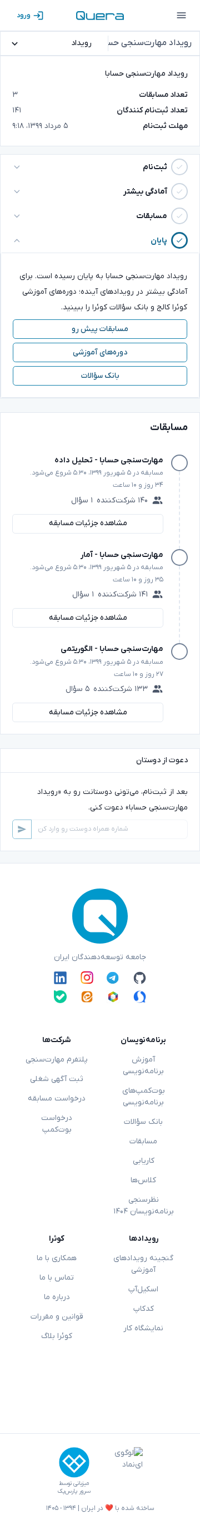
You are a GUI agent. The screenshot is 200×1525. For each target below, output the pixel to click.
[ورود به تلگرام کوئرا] (113, 977)
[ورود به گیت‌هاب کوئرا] (139, 977)
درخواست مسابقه (57, 1098)
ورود (24, 15)
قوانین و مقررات (57, 1316)
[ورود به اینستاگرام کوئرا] (87, 977)
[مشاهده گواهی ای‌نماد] (120, 1471)
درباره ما (57, 1297)
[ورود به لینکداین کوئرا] (60, 977)
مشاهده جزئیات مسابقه (88, 523)
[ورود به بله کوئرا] (60, 996)
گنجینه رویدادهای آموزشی (143, 1264)
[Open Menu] (181, 15)
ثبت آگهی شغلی (56, 1079)
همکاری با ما (57, 1258)
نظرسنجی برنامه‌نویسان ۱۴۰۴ (143, 1206)
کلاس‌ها (143, 1180)
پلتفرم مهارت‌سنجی (57, 1059)
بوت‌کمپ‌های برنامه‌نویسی (143, 1096)
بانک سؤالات (100, 376)
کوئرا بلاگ (56, 1336)
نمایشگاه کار (143, 1328)
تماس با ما (56, 1277)
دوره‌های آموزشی (100, 352)
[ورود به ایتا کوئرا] (87, 996)
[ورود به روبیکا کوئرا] (113, 996)
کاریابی (143, 1161)
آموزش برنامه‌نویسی (143, 1065)
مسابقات (143, 1141)
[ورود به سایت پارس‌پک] (74, 1462)
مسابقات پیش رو (100, 329)
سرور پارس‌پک (74, 1491)
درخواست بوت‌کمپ (56, 1124)
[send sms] (22, 829)
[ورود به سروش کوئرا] (139, 996)
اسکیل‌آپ (143, 1289)
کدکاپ (143, 1309)
